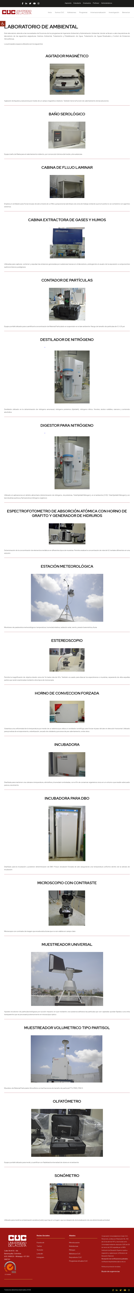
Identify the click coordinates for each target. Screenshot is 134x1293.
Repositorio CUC (75, 1257)
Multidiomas (73, 1246)
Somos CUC (59, 12)
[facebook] (22, 3)
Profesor (96, 3)
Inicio (50, 12)
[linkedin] (26, 3)
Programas (83, 12)
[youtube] (34, 3)
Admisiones (71, 12)
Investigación (114, 12)
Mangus (72, 1250)
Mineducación (74, 1242)
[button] (2, 23)
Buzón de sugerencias (111, 1271)
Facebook (40, 1242)
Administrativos (106, 3)
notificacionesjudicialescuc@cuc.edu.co (114, 1262)
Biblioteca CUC (75, 1254)
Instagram (40, 1257)
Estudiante (77, 3)
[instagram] (38, 3)
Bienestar (126, 12)
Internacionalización (98, 12)
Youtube (40, 1250)
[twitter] (30, 3)
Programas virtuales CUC (78, 1261)
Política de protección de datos (111, 1267)
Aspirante (68, 3)
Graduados (87, 3)
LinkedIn (40, 1254)
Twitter (39, 1246)
